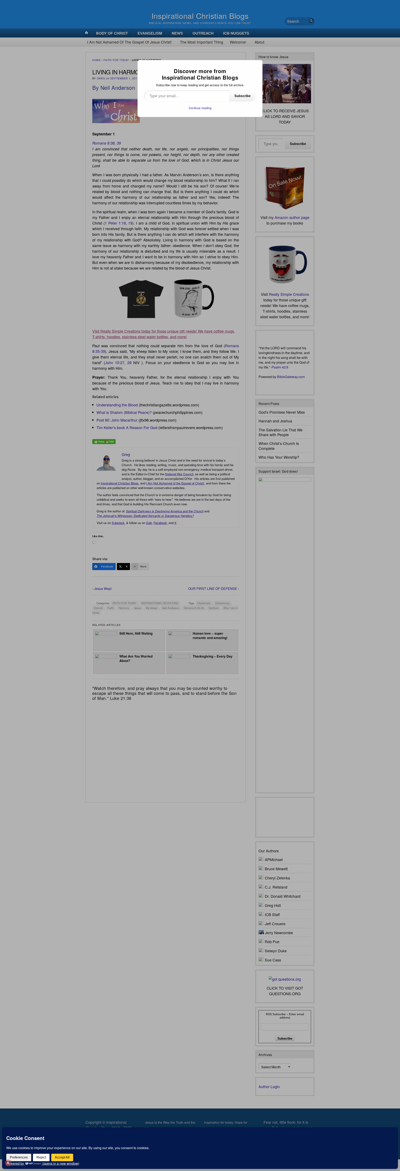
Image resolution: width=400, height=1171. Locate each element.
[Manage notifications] (8, 1163)
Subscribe (242, 96)
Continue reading (200, 108)
